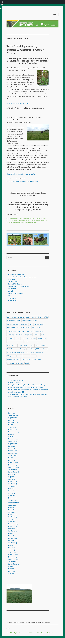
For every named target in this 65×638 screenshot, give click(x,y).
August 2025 (12, 418)
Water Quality (12, 300)
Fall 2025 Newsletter (15, 382)
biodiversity (11, 320)
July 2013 (11, 545)
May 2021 (11, 436)
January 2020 (12, 451)
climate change (12, 324)
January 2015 (12, 526)
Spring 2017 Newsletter (39, 349)
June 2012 (11, 571)
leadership (10, 335)
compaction (24, 324)
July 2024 (11, 425)
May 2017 (11, 491)
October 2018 (12, 469)
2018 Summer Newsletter (15, 317)
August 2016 (12, 505)
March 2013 (12, 552)
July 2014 (11, 533)
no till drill (24, 338)
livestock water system (24, 335)
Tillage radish (27, 222)
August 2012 (12, 566)
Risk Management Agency (16, 349)
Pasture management (16, 222)
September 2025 (13, 415)
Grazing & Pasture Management (34, 220)
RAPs (31, 345)
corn (31, 324)
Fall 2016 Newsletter (23, 327)
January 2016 (12, 514)
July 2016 (11, 507)
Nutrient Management (15, 293)
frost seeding (11, 331)
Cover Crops (10, 220)
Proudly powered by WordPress (46, 633)
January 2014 (12, 538)
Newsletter (12, 289)
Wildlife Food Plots (13, 359)
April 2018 (11, 479)
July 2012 (11, 569)
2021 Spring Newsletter (34, 317)
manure (36, 335)
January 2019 (12, 465)
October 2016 (12, 500)
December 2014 (13, 528)
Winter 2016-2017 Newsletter (31, 359)
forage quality (36, 327)
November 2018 (13, 467)
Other (10, 296)
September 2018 (13, 472)
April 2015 (11, 519)
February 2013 (13, 554)
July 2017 (11, 488)
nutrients (33, 338)
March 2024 (12, 427)
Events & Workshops (19, 220)
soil (28, 349)
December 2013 (13, 540)
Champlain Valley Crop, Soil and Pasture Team (21, 218)
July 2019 (11, 458)
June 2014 (11, 536)
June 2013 (11, 547)
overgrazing (42, 338)
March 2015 (12, 521)
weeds (33, 356)
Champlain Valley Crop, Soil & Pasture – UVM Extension (22, 633)
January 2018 (12, 481)
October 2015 (12, 517)
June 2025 (11, 420)
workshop (34, 222)
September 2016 (13, 503)
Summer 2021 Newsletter (35, 352)
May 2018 (11, 477)
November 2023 (13, 432)
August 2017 (12, 486)
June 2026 (11, 413)
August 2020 (12, 444)
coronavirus (39, 324)
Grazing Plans (38, 331)
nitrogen (10, 338)
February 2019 (13, 462)
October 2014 (12, 531)
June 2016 (11, 510)
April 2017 (11, 493)
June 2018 (11, 474)
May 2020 (11, 446)
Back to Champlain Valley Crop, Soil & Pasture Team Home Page (28, 622)
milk (42, 335)
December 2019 (13, 453)
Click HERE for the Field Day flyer (18, 103)
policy (20, 345)
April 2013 (11, 550)
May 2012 (11, 573)
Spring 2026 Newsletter (16, 380)
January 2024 (12, 429)
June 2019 (11, 460)
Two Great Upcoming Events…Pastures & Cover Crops (25, 49)
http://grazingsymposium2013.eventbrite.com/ (22, 181)
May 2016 (11, 512)
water (20, 356)
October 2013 (12, 543)
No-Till (45, 220)
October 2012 (12, 561)
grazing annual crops (25, 331)
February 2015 (13, 524)
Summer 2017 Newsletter (15, 352)
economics (11, 327)
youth (27, 363)
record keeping (40, 345)
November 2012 (13, 559)
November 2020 (13, 441)
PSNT (26, 345)
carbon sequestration (29, 320)
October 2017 (12, 484)
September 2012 (13, 564)
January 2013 (12, 557)
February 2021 (13, 439)
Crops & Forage (13, 281)
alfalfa (46, 317)
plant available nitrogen (32, 342)
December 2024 (13, 422)
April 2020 (11, 448)
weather (26, 356)
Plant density (11, 345)
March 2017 (12, 495)
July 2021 (11, 434)
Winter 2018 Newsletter (15, 363)
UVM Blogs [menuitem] (2, 2)
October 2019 (12, 455)
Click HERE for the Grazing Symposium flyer (21, 174)
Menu (55, 14)
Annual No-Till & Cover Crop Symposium (22, 277)
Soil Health (12, 298)
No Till (8, 222)
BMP (18, 320)
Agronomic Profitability (16, 274)
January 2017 (12, 498)
